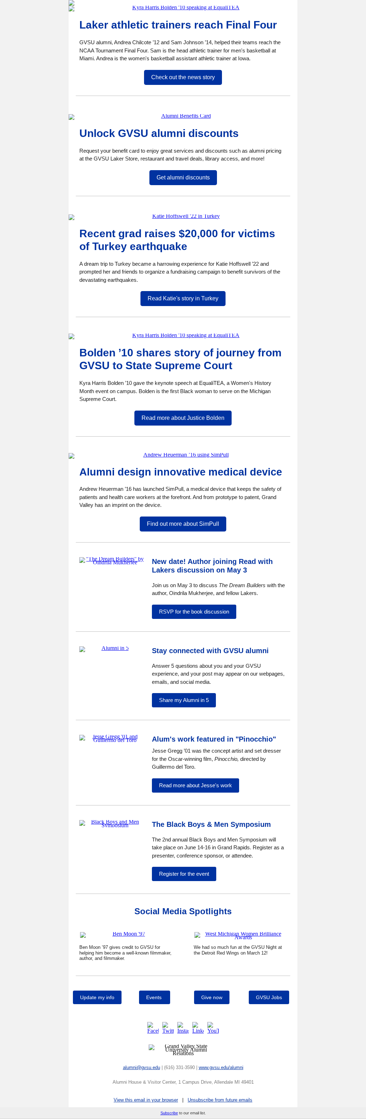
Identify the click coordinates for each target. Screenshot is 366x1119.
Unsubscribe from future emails (220, 1100)
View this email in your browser (146, 1100)
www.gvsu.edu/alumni (221, 1067)
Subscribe (169, 1113)
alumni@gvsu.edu (141, 1067)
